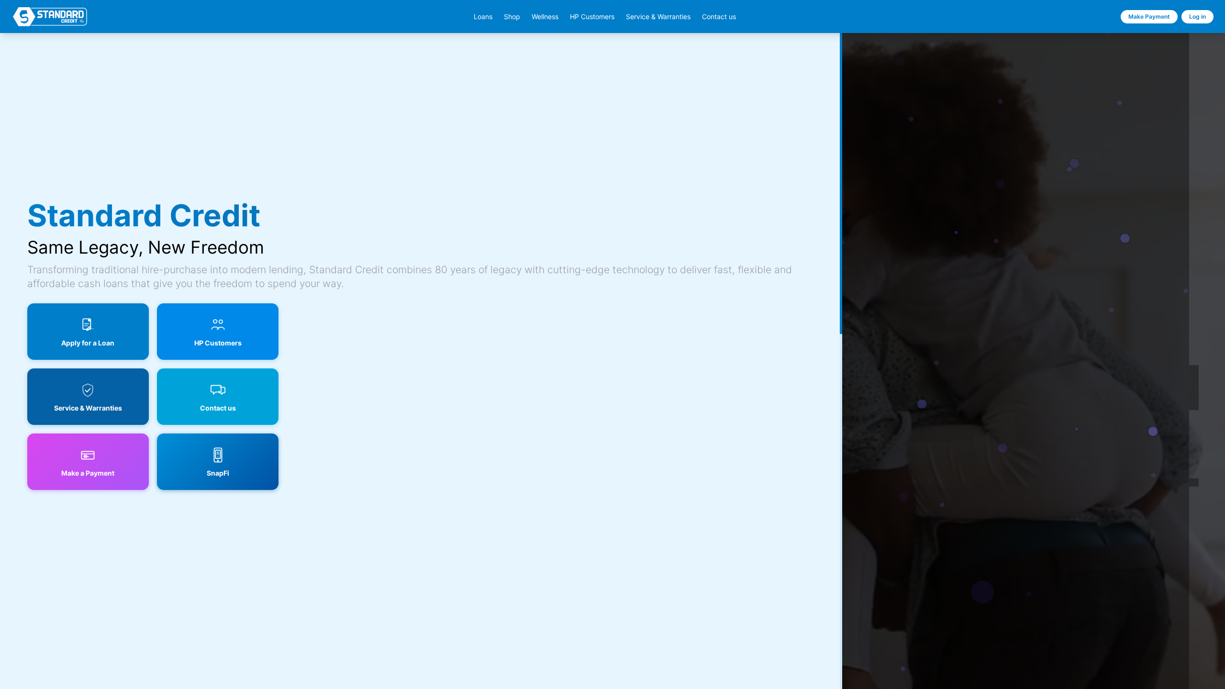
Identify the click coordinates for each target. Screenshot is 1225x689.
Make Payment (1149, 16)
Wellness (545, 16)
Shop (512, 16)
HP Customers (592, 16)
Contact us (719, 16)
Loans (483, 16)
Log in (1197, 16)
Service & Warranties (658, 16)
